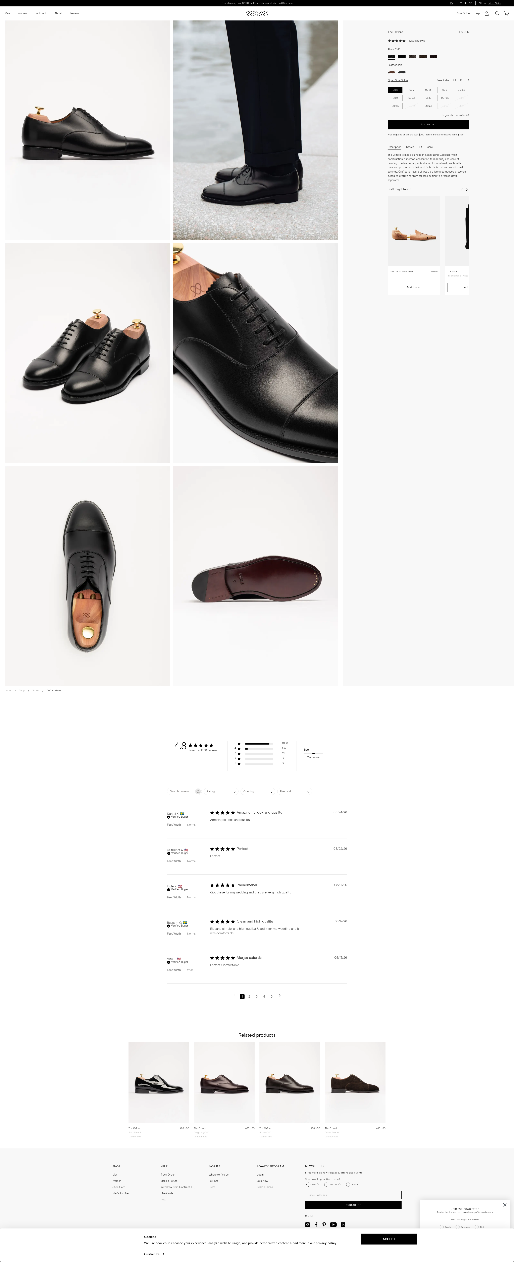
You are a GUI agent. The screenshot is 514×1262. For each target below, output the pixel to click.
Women (22, 13)
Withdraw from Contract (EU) (178, 1187)
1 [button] (242, 996)
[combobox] (221, 791)
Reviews (74, 13)
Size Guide (463, 13)
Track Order (168, 1175)
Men (7, 13)
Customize (151, 1254)
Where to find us (218, 1175)
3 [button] (257, 996)
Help (477, 13)
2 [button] (249, 996)
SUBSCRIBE (353, 1205)
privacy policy (326, 1243)
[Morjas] (257, 13)
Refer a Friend (265, 1187)
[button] (261, 744)
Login (260, 1175)
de (470, 3)
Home (8, 690)
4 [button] (264, 996)
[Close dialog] (504, 1204)
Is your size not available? (456, 115)
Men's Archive (120, 1193)
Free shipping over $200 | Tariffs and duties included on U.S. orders (257, 3)
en (451, 3)
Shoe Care (118, 1187)
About (58, 13)
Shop (21, 690)
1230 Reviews (417, 41)
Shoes (35, 690)
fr (461, 3)
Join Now (262, 1181)
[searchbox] (180, 791)
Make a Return (169, 1181)
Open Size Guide (398, 80)
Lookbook (41, 13)
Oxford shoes (54, 690)
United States (494, 3)
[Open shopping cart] (506, 13)
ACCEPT (389, 1239)
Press (212, 1187)
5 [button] (271, 996)
